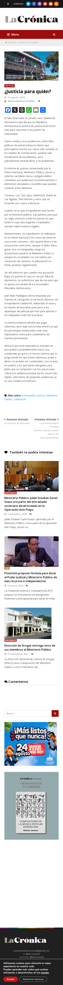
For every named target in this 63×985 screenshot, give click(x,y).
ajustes (45, 972)
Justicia (41, 395)
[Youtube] (45, 4)
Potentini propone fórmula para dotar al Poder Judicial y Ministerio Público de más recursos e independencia (30, 577)
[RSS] (56, 4)
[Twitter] (28, 4)
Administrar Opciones (33, 979)
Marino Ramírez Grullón (21, 101)
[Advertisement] (31, 877)
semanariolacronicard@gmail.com (31, 950)
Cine (7, 568)
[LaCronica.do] (31, 23)
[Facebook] (34, 4)
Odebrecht (20, 399)
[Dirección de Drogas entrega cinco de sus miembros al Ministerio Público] (31, 623)
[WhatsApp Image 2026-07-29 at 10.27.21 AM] (30, 765)
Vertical (9, 85)
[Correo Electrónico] (50, 4)
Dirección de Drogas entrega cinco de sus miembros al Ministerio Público (29, 647)
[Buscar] (54, 34)
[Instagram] (39, 4)
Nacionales (10, 493)
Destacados (29, 395)
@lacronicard (32, 953)
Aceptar (10, 979)
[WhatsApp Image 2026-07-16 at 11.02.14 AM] (31, 838)
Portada (12, 42)
